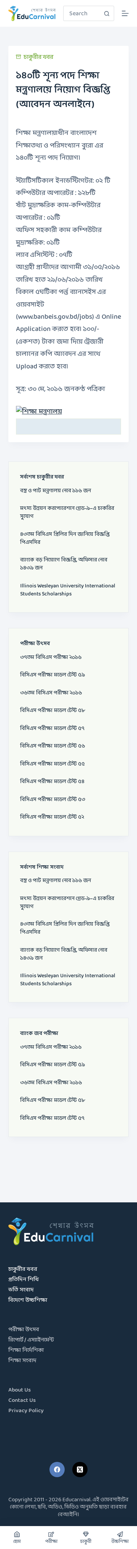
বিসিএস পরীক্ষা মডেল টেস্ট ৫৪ (52, 781)
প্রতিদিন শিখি (23, 1280)
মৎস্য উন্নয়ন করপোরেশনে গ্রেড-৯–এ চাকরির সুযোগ (67, 512)
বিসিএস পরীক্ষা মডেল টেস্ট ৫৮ (52, 710)
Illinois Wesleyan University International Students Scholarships (67, 590)
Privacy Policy (26, 1411)
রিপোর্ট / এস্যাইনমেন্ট (31, 1340)
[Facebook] (57, 1469)
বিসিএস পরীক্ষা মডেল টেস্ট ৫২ (52, 817)
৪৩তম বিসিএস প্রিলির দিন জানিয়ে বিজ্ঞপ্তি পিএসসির (65, 538)
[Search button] (106, 13)
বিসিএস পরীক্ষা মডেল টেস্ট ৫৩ (52, 799)
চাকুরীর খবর (38, 57)
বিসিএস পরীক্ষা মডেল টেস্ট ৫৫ (52, 764)
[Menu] (125, 13)
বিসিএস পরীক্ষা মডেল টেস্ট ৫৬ (52, 746)
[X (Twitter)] (80, 1469)
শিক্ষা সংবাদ (22, 1361)
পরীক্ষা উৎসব (23, 1330)
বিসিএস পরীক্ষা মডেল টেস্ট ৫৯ (52, 675)
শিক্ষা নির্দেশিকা (26, 1350)
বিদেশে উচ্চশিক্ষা (27, 1300)
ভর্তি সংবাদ (21, 1290)
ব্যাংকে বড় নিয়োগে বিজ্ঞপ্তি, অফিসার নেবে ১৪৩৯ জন (63, 564)
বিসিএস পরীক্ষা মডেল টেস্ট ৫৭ (52, 728)
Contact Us (22, 1400)
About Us (19, 1390)
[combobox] (81, 13)
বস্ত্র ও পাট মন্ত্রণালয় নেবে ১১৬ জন (55, 491)
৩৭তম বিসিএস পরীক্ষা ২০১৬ (50, 657)
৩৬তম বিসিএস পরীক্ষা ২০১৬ (51, 693)
